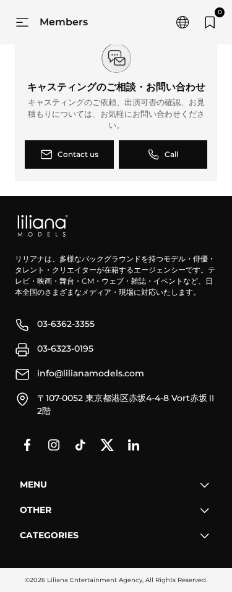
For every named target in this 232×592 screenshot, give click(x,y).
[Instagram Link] (53, 445)
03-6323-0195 (65, 348)
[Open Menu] (22, 22)
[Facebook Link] (27, 445)
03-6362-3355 (66, 323)
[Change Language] (182, 22)
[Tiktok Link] (80, 445)
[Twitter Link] (107, 445)
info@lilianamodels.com (90, 373)
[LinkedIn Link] (133, 445)
